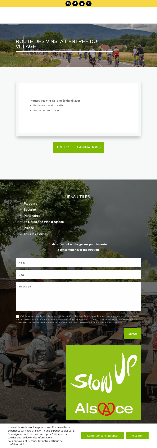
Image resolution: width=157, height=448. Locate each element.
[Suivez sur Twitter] (89, 3)
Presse (29, 228)
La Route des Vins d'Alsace (44, 222)
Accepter (137, 435)
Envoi (132, 333)
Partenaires (32, 215)
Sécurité (30, 209)
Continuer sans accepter (103, 435)
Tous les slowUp (36, 234)
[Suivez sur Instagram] (68, 3)
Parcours (30, 203)
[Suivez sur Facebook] (75, 3)
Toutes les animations (78, 147)
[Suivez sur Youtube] (82, 3)
